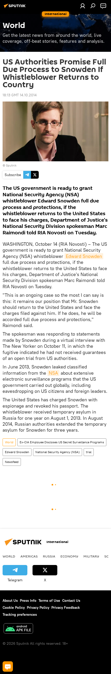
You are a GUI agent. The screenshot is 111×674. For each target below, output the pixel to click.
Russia (49, 556)
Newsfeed (12, 462)
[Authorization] (82, 6)
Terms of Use (49, 600)
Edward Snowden (84, 256)
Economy (69, 556)
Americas (29, 556)
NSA (53, 373)
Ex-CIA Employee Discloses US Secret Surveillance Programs (62, 442)
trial (88, 452)
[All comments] (8, 666)
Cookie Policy (14, 607)
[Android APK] (18, 629)
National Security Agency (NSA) (57, 452)
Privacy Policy (38, 607)
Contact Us (71, 600)
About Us (10, 600)
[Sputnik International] (15, 7)
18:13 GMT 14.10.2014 (20, 95)
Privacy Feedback (65, 607)
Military (91, 556)
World (9, 442)
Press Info (28, 600)
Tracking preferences (20, 614)
